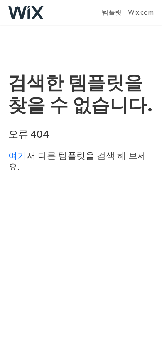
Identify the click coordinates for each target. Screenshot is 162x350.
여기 (17, 155)
